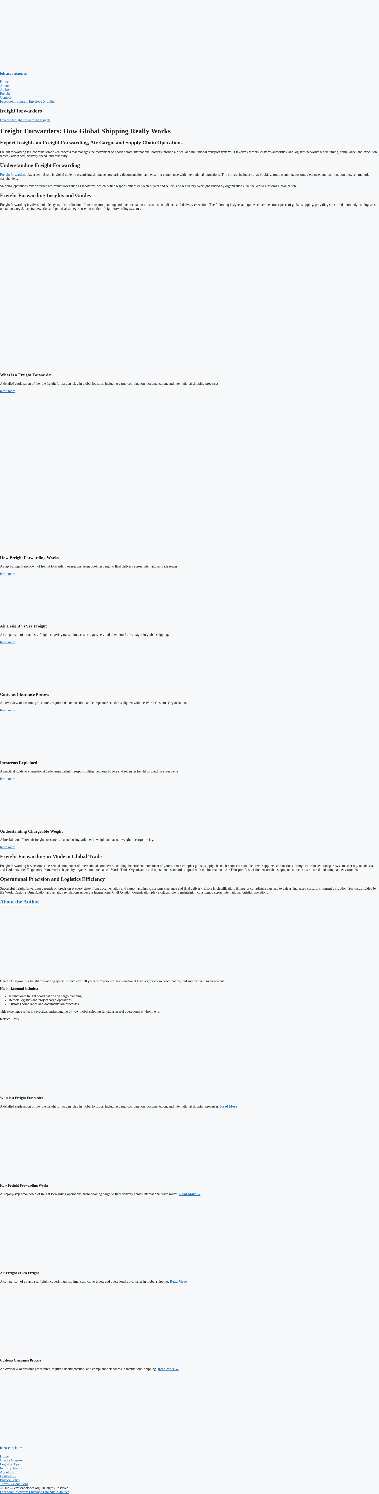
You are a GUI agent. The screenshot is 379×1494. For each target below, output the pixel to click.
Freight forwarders (13, 174)
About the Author (19, 902)
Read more (7, 391)
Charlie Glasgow (11, 1460)
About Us (7, 1472)
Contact (5, 97)
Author (5, 89)
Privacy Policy (10, 1480)
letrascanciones (13, 73)
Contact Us (8, 1476)
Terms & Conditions (14, 1484)
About (4, 85)
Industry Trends (11, 1468)
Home (4, 81)
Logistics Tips (9, 1464)
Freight (5, 93)
